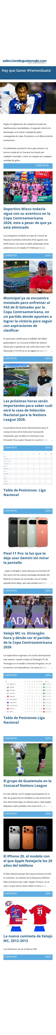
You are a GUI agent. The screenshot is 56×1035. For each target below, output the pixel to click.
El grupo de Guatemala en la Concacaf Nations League (27, 783)
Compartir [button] (42, 165)
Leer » (48, 255)
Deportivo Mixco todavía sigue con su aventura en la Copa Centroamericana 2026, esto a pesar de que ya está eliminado (27, 218)
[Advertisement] (28, 28)
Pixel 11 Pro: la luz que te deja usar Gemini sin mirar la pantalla (26, 558)
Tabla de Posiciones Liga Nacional (24, 720)
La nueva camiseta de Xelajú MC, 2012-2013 (27, 938)
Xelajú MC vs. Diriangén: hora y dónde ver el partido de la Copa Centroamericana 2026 (27, 640)
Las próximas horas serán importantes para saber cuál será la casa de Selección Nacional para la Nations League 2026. (27, 410)
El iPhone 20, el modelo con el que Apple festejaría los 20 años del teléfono (27, 861)
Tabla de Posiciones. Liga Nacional (24, 492)
